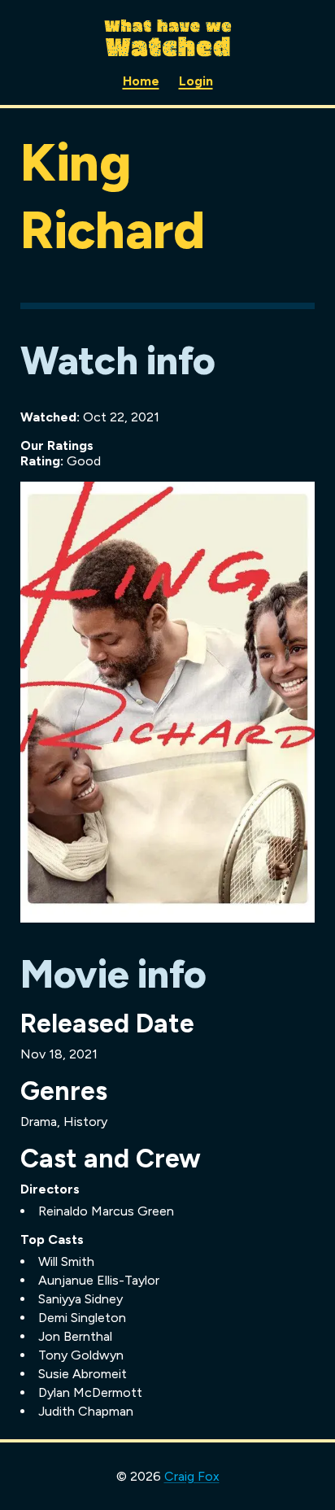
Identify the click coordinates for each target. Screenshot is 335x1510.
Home (141, 81)
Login (196, 81)
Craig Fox (192, 1476)
